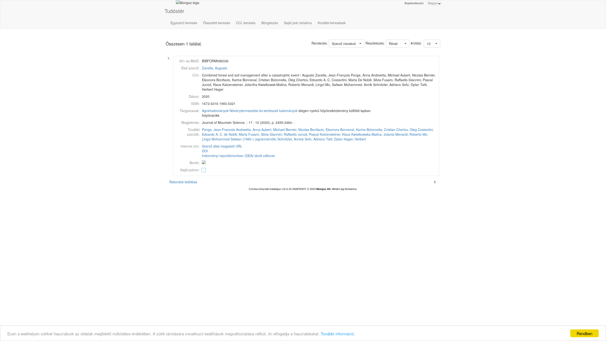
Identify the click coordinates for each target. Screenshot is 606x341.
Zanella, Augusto (214, 68)
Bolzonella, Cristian (381, 129)
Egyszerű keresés (183, 22)
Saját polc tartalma (298, 22)
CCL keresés (245, 22)
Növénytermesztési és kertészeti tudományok (264, 110)
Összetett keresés (216, 22)
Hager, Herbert (355, 139)
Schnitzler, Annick (290, 139)
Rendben (584, 333)
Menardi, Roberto (408, 134)
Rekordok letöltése (183, 181)
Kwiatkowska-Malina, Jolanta (372, 134)
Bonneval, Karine (353, 129)
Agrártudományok (215, 110)
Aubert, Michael (273, 129)
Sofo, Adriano (315, 139)
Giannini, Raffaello (283, 134)
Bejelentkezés (414, 3)
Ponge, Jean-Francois (218, 129)
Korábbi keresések (332, 22)
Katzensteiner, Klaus (335, 134)
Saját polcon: (190, 169)
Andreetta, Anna (248, 129)
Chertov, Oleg (406, 129)
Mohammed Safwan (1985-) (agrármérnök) (244, 139)
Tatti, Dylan (334, 139)
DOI (205, 150)
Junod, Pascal (308, 134)
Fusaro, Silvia (258, 134)
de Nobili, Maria (235, 134)
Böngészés (269, 22)
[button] (432, 44)
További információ (337, 334)
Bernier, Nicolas (297, 129)
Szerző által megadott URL (222, 146)
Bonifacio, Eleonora (324, 129)
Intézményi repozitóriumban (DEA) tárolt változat (238, 155)
